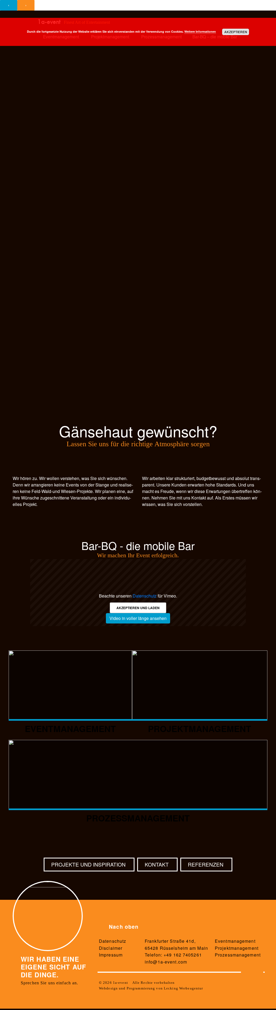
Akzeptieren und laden (138, 607)
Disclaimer (110, 948)
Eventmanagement (235, 941)
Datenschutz (145, 596)
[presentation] (8, 5)
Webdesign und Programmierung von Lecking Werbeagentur (151, 988)
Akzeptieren (235, 31)
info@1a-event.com (166, 962)
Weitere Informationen (200, 31)
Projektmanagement (236, 948)
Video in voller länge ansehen (138, 618)
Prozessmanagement (238, 955)
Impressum (111, 955)
